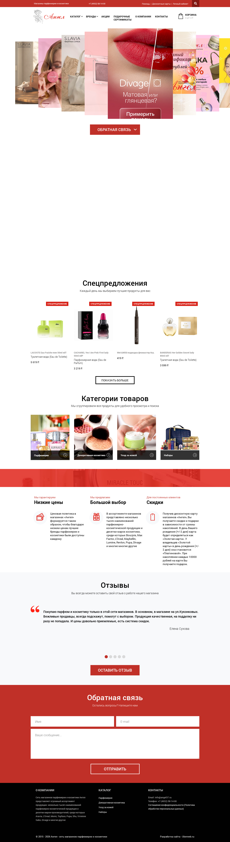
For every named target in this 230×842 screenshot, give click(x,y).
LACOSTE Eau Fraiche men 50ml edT (48, 352)
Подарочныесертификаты (122, 18)
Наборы (168, 455)
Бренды (91, 16)
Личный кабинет (180, 3)
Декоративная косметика (91, 455)
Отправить (115, 768)
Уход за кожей (129, 455)
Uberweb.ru (188, 836)
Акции (105, 16)
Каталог (75, 16)
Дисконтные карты (161, 3)
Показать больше (115, 380)
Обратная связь (114, 129)
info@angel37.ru (163, 797)
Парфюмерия (41, 455)
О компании (143, 16)
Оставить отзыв (115, 670)
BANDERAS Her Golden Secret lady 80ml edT (177, 354)
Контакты (161, 16)
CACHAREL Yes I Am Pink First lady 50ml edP (91, 354)
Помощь (146, 3)
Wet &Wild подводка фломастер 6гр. (135, 352)
